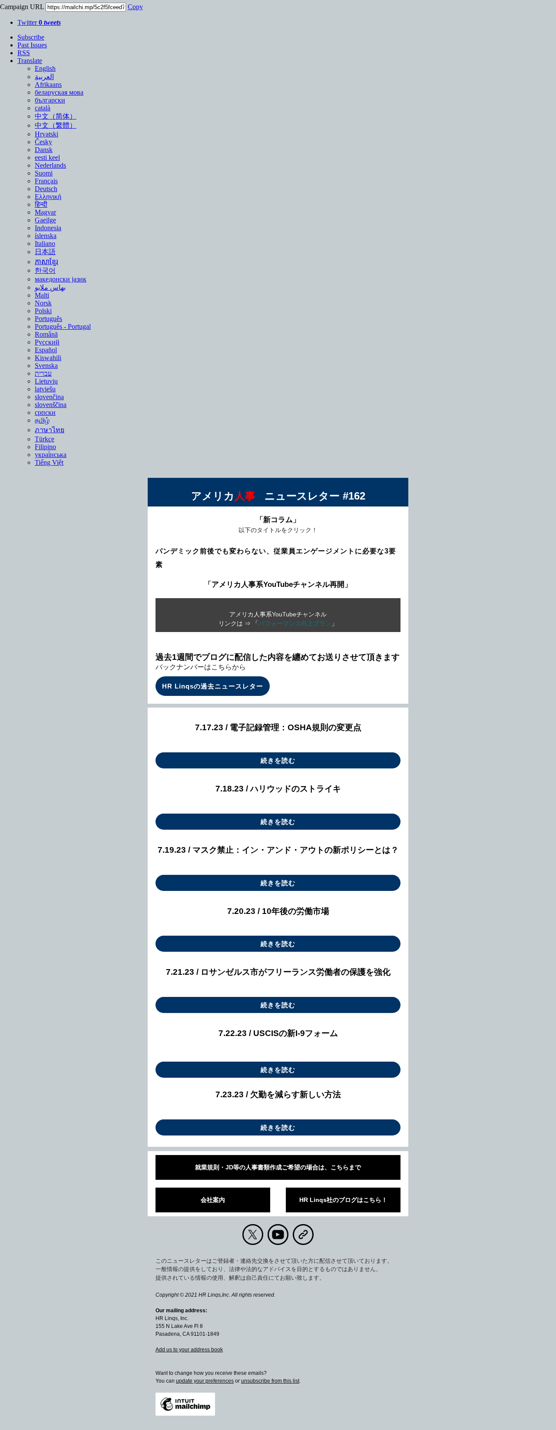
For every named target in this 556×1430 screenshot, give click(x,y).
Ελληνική (48, 196)
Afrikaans (48, 84)
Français (46, 181)
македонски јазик (60, 279)
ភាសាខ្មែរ (46, 261)
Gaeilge (45, 220)
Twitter (39, 22)
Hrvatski (46, 134)
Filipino (45, 446)
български (50, 100)
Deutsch (46, 188)
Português (48, 318)
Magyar (45, 212)
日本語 (45, 251)
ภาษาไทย (49, 430)
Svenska (46, 365)
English (45, 68)
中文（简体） (55, 116)
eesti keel (47, 157)
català (42, 108)
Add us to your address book (189, 1350)
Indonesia (48, 228)
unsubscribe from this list (270, 1381)
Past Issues (32, 45)
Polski (43, 310)
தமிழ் (42, 420)
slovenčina (49, 397)
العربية (44, 76)
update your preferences (205, 1381)
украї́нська (50, 454)
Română (46, 334)
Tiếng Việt (49, 462)
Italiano (45, 243)
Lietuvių (46, 381)
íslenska (45, 235)
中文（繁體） (55, 125)
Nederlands (50, 165)
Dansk (44, 149)
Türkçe (44, 439)
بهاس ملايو (50, 287)
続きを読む (278, 760)
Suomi (44, 173)
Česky (43, 142)
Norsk (43, 303)
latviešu (45, 389)
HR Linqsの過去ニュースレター (212, 686)
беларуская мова (59, 92)
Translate (29, 60)
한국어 (45, 270)
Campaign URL (22, 6)
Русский (47, 342)
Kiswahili (48, 357)
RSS (23, 52)
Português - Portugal (63, 326)
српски (45, 412)
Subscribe (30, 37)
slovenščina (50, 404)
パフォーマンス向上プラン (294, 623)
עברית (43, 373)
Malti (42, 295)
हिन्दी (41, 204)
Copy (135, 6)
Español (46, 350)
